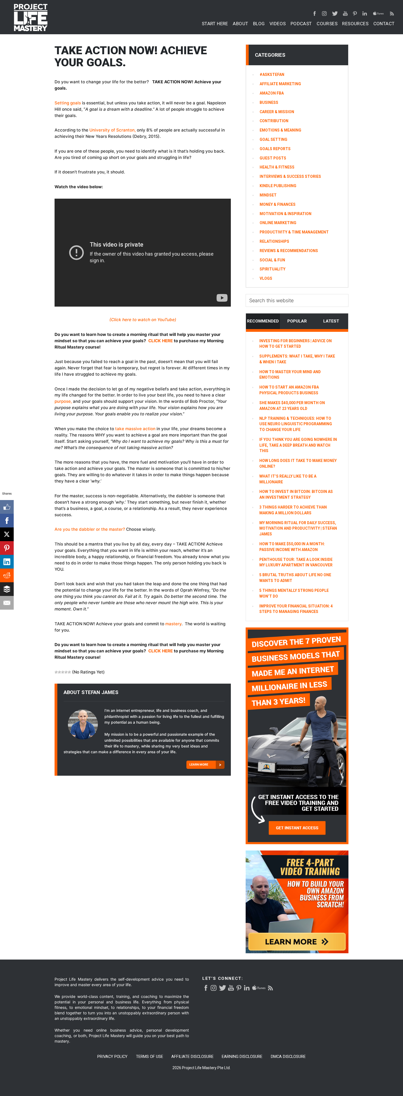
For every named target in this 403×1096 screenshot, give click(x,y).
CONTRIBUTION (274, 121)
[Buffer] (7, 589)
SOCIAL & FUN (272, 260)
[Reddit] (7, 575)
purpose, (63, 401)
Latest (331, 321)
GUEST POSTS (273, 158)
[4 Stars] (66, 672)
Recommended (263, 321)
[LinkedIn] (7, 562)
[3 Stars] (62, 672)
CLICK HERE (160, 340)
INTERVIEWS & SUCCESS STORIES (290, 176)
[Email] (7, 603)
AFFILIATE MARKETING (280, 84)
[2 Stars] (59, 672)
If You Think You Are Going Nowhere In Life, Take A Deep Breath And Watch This (298, 445)
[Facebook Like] (7, 507)
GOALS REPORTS (275, 149)
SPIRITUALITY (272, 269)
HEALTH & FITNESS (277, 167)
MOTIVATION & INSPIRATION (285, 214)
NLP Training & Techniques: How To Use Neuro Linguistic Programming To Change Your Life (295, 424)
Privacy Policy (112, 1057)
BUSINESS (269, 102)
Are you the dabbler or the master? (90, 529)
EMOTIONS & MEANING (280, 130)
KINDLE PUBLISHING (278, 186)
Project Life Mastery (30, 17)
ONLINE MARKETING (278, 223)
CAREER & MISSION (277, 112)
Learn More (198, 764)
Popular (297, 321)
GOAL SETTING (273, 139)
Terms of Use (149, 1057)
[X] (7, 534)
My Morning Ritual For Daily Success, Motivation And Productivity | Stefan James (298, 528)
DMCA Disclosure (288, 1057)
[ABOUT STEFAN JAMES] (84, 726)
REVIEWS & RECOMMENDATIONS (289, 251)
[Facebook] (7, 520)
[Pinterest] (7, 548)
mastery (173, 623)
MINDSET (268, 195)
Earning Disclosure (242, 1057)
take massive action (135, 428)
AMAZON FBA (272, 93)
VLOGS (266, 278)
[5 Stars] (69, 672)
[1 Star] (56, 672)
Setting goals (68, 102)
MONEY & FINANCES (278, 204)
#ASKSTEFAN (272, 74)
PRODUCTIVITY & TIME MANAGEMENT (294, 232)
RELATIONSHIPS (274, 241)
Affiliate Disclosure (192, 1057)
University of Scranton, (112, 130)
